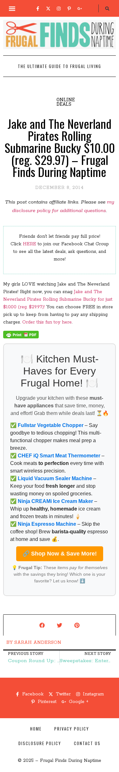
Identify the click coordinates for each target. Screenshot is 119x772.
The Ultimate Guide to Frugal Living (59, 66)
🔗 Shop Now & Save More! (60, 553)
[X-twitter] (48, 8)
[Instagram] (58, 8)
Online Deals (65, 102)
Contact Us (87, 743)
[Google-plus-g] (79, 8)
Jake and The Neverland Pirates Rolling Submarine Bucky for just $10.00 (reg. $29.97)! (57, 299)
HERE (29, 244)
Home (36, 728)
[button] (12, 8)
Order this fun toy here (47, 322)
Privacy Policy (71, 728)
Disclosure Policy (39, 743)
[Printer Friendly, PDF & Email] (21, 337)
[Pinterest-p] (69, 8)
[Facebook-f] (37, 8)
